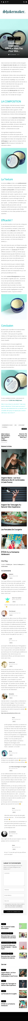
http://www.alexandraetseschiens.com (10, 713)
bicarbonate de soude (8, 425)
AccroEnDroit (12, 832)
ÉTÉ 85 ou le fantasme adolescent (10, 553)
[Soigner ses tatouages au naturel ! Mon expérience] (14, 494)
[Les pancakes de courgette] (14, 519)
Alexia (10, 751)
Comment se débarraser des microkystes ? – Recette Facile (9, 947)
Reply (11, 578)
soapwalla (5, 427)
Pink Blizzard (12, 611)
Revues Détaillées (14, 37)
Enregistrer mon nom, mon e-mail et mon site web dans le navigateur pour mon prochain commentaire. (14, 905)
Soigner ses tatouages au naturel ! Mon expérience (11, 505)
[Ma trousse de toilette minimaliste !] (23, 926)
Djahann (11, 574)
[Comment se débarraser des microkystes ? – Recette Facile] (23, 945)
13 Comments (13, 54)
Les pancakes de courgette (11, 529)
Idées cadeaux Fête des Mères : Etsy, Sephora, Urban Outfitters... (5, 438)
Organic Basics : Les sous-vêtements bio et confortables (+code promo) (13, 480)
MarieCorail (12, 662)
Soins (10, 39)
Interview (4, 933)
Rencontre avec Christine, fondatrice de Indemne (8, 957)
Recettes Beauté (6, 942)
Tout (17, 39)
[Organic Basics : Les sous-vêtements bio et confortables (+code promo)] (14, 462)
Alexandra (11, 694)
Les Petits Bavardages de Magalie (17, 766)
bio (16, 425)
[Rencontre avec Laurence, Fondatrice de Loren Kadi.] (23, 935)
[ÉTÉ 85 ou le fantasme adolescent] (14, 541)
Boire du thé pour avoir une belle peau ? (22, 436)
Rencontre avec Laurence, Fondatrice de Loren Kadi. (8, 937)
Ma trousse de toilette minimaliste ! (8, 927)
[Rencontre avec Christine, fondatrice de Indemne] (23, 956)
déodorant (21, 425)
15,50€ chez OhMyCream (15, 400)
